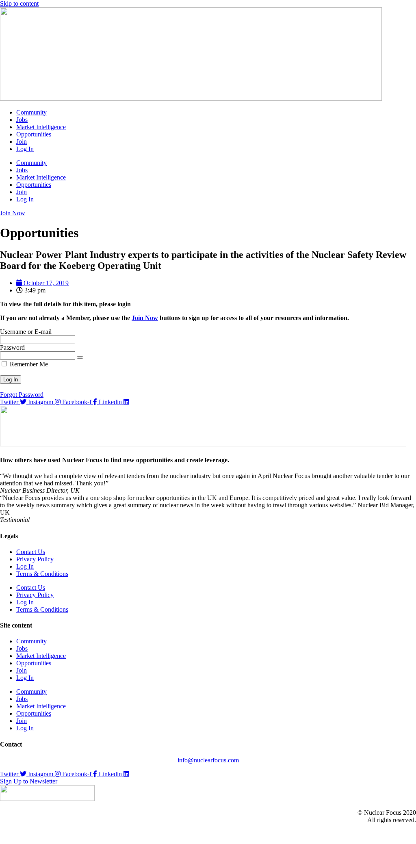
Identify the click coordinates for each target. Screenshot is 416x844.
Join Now (145, 317)
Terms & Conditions (42, 573)
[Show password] (80, 357)
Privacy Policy (35, 559)
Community (31, 112)
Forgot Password (21, 394)
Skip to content (19, 3)
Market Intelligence (41, 126)
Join (21, 141)
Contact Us (30, 551)
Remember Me (28, 364)
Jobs (22, 119)
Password (12, 347)
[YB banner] (203, 444)
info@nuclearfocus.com (208, 760)
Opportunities (33, 134)
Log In (25, 148)
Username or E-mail (26, 331)
